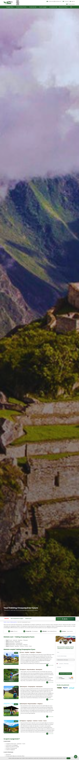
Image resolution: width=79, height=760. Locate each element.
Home (5, 622)
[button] (10, 7)
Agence (73, 1)
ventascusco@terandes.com (54, 1)
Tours (8, 622)
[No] (77, 758)
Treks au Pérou (13, 622)
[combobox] (57, 663)
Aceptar (68, 758)
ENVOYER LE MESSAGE (65, 673)
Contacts (66, 1)
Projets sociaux (71, 4)
